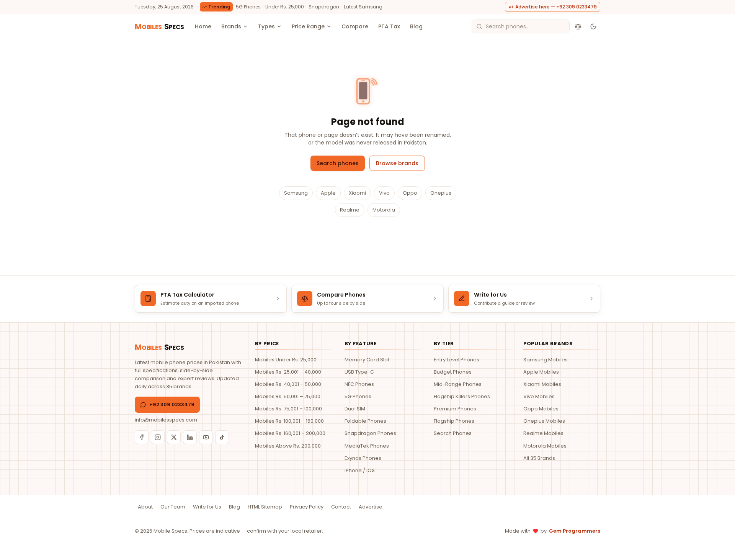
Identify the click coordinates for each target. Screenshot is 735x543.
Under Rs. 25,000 (284, 6)
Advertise (370, 506)
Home (203, 26)
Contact (341, 506)
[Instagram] (158, 437)
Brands (231, 26)
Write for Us (207, 506)
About (145, 506)
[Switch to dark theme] (593, 26)
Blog (416, 26)
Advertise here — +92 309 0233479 (556, 6)
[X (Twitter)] (174, 437)
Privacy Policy (306, 506)
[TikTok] (222, 437)
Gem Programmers (574, 531)
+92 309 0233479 (171, 404)
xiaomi (357, 193)
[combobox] (521, 26)
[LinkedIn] (190, 437)
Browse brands (397, 163)
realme (349, 209)
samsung (296, 193)
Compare (354, 26)
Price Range (308, 26)
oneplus (440, 193)
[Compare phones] (578, 26)
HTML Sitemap (265, 506)
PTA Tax (389, 26)
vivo (384, 193)
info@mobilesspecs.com (166, 419)
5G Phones (248, 6)
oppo (410, 193)
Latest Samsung (363, 6)
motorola (383, 209)
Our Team (172, 506)
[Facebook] (142, 437)
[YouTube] (206, 437)
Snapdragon (324, 6)
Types (266, 26)
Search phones (338, 163)
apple (328, 193)
